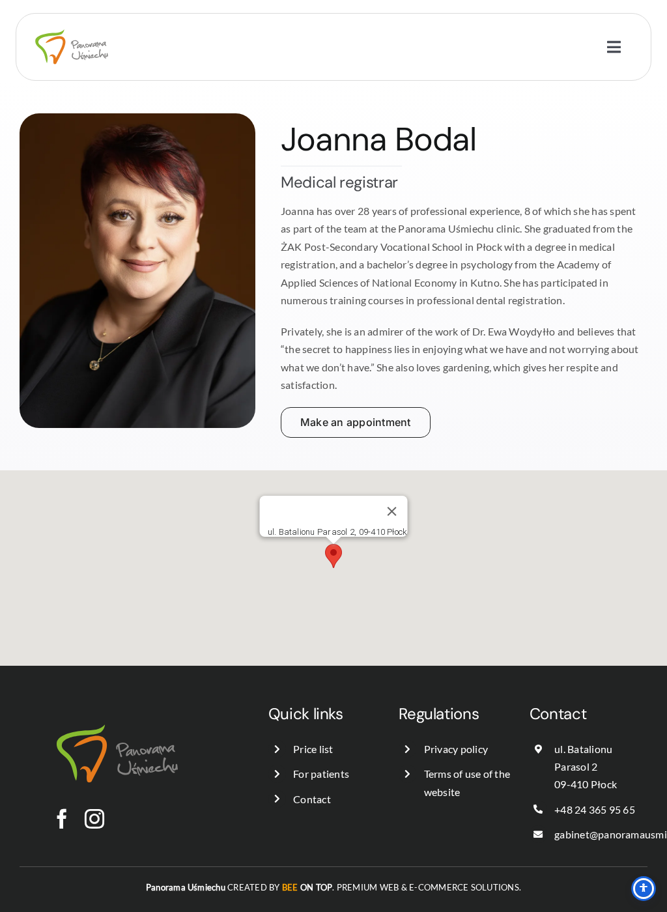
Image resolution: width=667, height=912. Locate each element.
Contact (312, 799)
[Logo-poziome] (72, 18)
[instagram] (94, 819)
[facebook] (62, 819)
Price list (313, 749)
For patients (321, 773)
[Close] (391, 511)
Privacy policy (456, 749)
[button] (333, 556)
